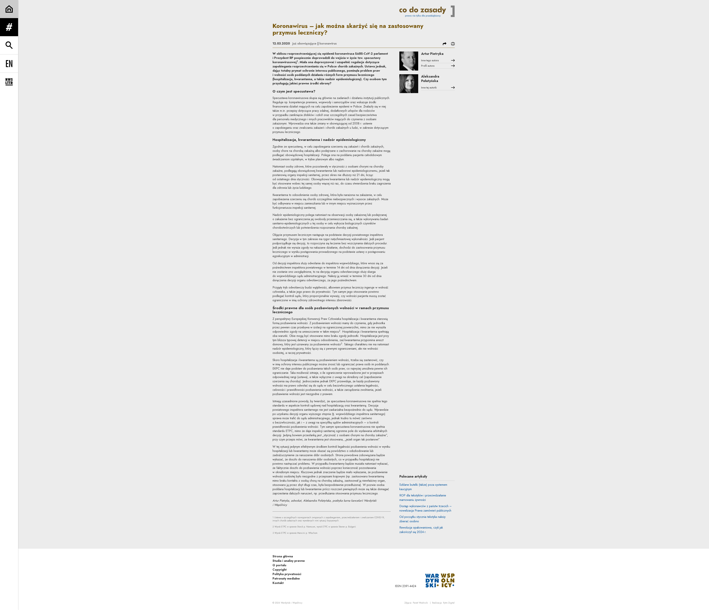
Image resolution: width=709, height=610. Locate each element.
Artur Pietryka (432, 54)
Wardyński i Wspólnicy (291, 602)
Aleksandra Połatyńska (430, 78)
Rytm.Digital (449, 602)
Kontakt (278, 583)
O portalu (279, 565)
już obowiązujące (304, 43)
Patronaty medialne (286, 578)
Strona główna (283, 556)
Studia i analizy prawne (289, 561)
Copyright (280, 570)
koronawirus (328, 43)
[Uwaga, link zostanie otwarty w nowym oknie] (440, 580)
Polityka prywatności (287, 574)
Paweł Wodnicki (420, 602)
